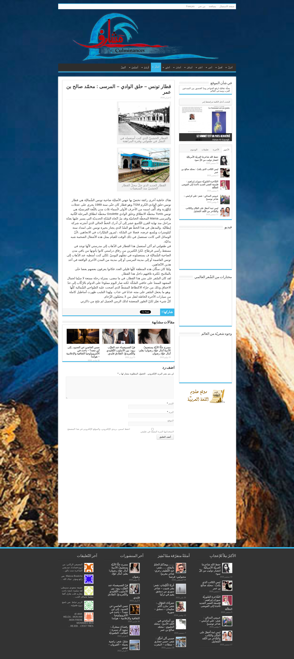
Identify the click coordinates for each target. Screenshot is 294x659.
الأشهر (226, 149)
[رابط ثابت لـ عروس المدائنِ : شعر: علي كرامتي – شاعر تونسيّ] (225, 199)
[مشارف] (147, 36)
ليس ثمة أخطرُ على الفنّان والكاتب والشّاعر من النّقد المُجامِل (210, 637)
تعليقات (205, 149)
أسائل (189, 67)
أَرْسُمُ (146, 67)
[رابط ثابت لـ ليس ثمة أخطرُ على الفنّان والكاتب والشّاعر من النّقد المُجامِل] (225, 211)
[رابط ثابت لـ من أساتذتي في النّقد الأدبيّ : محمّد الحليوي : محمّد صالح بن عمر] (181, 624)
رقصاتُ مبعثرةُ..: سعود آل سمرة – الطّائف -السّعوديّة (118, 629)
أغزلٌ (230, 67)
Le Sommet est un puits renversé (213, 136)
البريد (171, 412)
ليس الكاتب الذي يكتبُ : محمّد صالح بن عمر (210, 585)
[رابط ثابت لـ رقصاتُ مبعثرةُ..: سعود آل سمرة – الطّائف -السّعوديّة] (134, 630)
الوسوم (193, 149)
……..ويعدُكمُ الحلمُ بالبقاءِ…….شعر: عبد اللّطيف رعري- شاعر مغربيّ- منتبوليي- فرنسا (170, 570)
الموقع (171, 420)
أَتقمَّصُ (135, 67)
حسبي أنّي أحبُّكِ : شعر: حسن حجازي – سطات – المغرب (164, 641)
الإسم (171, 403)
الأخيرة (216, 149)
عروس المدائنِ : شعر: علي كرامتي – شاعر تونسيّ (209, 620)
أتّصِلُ (123, 67)
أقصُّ (220, 67)
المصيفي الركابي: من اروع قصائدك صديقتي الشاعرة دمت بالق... (72, 567)
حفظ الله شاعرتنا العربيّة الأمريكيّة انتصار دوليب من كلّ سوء (209, 569)
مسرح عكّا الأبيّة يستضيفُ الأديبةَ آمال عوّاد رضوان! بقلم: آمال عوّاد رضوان (154, 350)
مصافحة (212, 6)
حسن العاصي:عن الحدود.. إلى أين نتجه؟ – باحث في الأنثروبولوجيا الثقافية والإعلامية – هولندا (83, 352)
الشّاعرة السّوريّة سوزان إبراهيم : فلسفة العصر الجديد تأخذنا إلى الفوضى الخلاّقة (200, 184)
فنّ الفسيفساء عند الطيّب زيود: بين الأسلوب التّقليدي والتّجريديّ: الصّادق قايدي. (121, 350)
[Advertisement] (206, 484)
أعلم (200, 67)
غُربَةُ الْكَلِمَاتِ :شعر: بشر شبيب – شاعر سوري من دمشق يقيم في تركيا (163, 590)
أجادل (178, 67)
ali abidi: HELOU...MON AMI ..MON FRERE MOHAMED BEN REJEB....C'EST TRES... (78, 620)
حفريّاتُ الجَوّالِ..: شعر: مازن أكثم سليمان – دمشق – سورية (164, 607)
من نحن (201, 6)
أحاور (167, 67)
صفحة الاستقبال (226, 6)
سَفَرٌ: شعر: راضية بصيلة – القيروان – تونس (118, 644)
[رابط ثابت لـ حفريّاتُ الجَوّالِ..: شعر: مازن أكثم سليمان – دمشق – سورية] (181, 606)
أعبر (210, 67)
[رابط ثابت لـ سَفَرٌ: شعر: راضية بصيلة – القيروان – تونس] (134, 645)
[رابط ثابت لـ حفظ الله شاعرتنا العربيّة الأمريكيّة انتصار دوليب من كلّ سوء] (225, 160)
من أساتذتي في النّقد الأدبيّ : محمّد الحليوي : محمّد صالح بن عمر (164, 625)
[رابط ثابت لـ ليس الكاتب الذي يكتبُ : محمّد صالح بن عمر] (225, 172)
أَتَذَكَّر (157, 67)
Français (190, 6)
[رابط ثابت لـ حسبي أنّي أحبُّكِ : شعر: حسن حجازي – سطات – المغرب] (181, 642)
